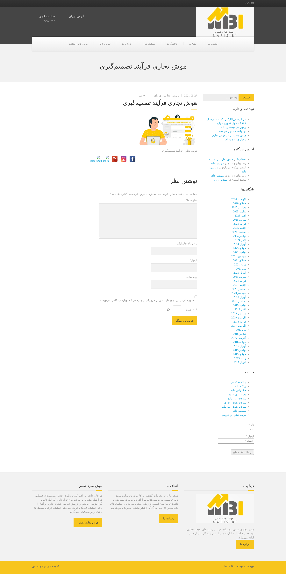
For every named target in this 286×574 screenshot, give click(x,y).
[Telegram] (97, 159)
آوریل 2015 (239, 362)
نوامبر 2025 (239, 211)
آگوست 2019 (238, 317)
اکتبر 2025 (240, 215)
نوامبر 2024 (239, 236)
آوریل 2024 (239, 244)
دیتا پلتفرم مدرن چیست (232, 131)
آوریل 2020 (239, 297)
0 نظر (141, 95)
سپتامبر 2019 (238, 313)
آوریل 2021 (239, 272)
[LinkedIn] (106, 159)
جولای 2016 (239, 342)
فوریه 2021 (239, 280)
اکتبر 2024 (240, 240)
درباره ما (126, 43)
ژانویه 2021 (239, 285)
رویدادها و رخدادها (78, 43)
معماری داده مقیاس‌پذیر (232, 139)
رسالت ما (168, 518)
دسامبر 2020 (239, 289)
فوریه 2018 (239, 321)
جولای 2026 (239, 203)
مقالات (192, 43)
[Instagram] (123, 159)
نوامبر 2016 (239, 333)
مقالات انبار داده (237, 398)
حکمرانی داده (238, 390)
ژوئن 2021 (240, 264)
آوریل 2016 (239, 346)
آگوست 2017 (238, 325)
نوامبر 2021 (239, 252)
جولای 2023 (239, 248)
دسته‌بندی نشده (237, 394)
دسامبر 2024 (239, 231)
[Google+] (114, 159)
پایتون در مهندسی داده (233, 127)
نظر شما (191, 200)
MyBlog (241, 159)
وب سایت (191, 277)
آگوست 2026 (238, 199)
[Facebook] (132, 159)
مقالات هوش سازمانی (233, 406)
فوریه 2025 (239, 223)
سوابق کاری (149, 43)
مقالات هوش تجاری (235, 402)
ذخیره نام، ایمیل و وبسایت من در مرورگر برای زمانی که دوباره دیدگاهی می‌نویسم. (146, 300)
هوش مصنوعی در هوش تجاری (229, 135)
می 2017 (241, 329)
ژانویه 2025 (239, 227)
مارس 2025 (239, 219)
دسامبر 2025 (239, 207)
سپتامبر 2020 (238, 293)
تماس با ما (105, 43)
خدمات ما (213, 43)
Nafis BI (229, 566)
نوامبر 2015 (239, 350)
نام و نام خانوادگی (186, 243)
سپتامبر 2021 (238, 256)
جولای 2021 (239, 260)
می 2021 (241, 268)
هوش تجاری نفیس (87, 522)
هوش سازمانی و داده (221, 159)
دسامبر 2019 (239, 301)
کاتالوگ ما (172, 43)
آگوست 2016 (238, 338)
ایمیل (193, 260)
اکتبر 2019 (240, 309)
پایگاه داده (240, 386)
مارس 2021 (239, 276)
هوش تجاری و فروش (234, 414)
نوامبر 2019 (239, 305)
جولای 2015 (239, 354)
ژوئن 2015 (240, 358)
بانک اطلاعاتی (238, 382)
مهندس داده (217, 163)
